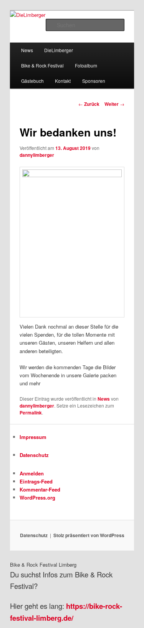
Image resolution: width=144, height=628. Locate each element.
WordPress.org (37, 497)
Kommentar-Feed (40, 489)
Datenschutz (34, 455)
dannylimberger (37, 154)
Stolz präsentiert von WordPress (88, 535)
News (27, 50)
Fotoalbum (86, 65)
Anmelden (32, 473)
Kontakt (63, 80)
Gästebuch (32, 80)
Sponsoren (93, 80)
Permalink (31, 412)
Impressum (33, 437)
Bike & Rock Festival (42, 65)
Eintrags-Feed (36, 481)
